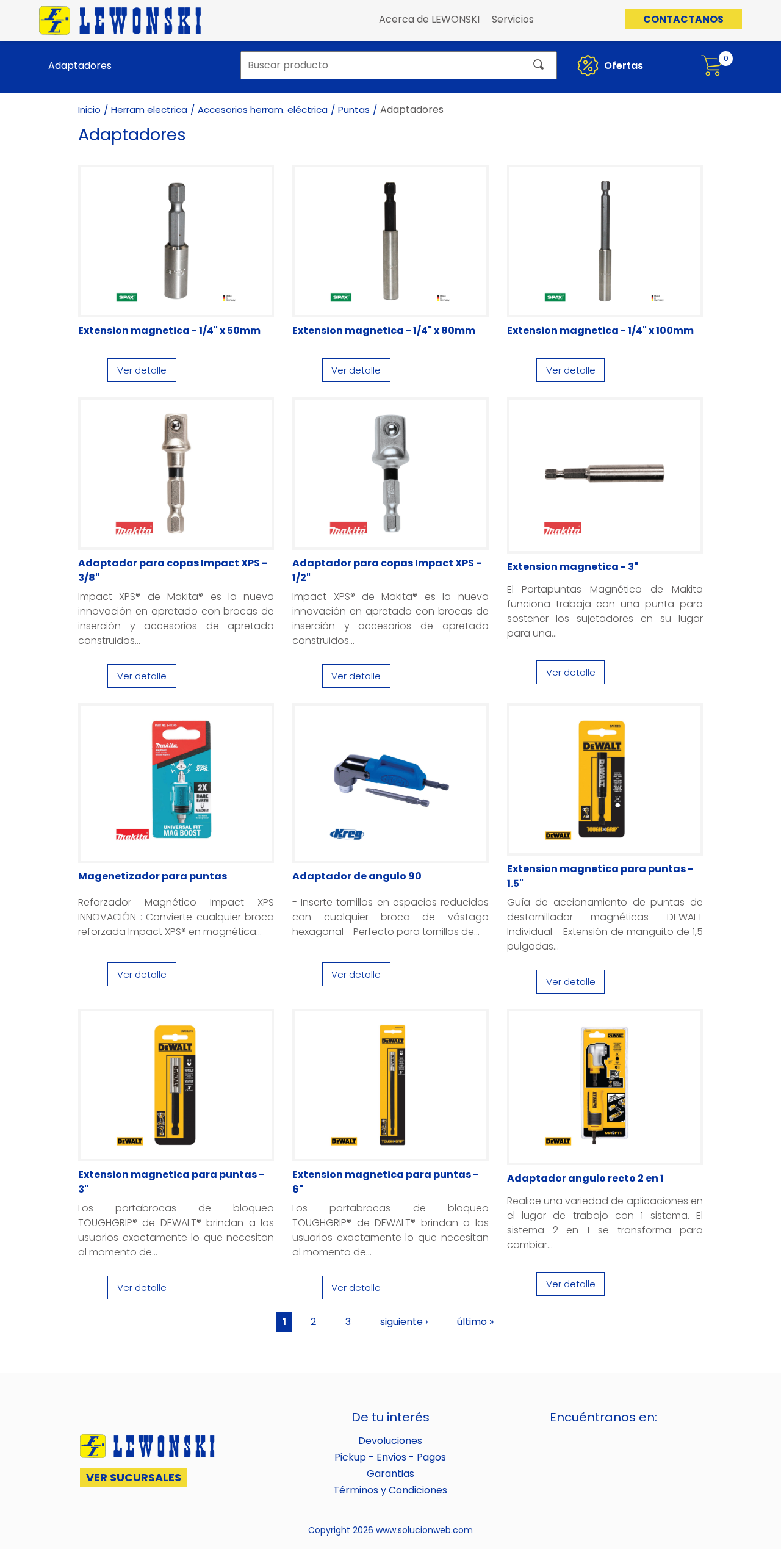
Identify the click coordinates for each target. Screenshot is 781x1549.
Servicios (513, 19)
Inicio (89, 109)
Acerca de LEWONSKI (429, 19)
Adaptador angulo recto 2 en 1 (585, 1178)
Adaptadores (80, 66)
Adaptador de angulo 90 (357, 876)
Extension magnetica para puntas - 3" (171, 1182)
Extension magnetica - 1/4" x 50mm (169, 330)
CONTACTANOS (683, 19)
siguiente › (404, 1322)
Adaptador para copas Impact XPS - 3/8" (172, 570)
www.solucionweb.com (424, 1530)
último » (475, 1322)
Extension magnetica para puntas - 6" (385, 1182)
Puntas (354, 109)
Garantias (390, 1474)
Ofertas (622, 66)
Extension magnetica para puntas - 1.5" (600, 876)
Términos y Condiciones (390, 1490)
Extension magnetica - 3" (572, 567)
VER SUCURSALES (133, 1477)
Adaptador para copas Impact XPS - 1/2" (386, 570)
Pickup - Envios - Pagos (390, 1457)
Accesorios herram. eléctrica (263, 109)
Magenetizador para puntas (152, 876)
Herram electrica (149, 109)
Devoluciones (390, 1441)
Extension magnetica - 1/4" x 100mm (600, 330)
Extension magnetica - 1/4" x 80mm (383, 330)
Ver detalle (142, 370)
